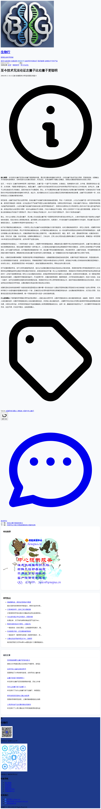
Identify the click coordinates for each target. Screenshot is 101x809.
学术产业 (54, 61)
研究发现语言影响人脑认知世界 (18, 695)
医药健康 (41, 61)
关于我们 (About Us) (13, 799)
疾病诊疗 (34, 61)
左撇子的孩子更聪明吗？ (16, 678)
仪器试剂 (14, 61)
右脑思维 (9, 411)
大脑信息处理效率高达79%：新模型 (19, 638)
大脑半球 (26, 411)
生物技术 (48, 61)
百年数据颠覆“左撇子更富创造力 (18, 660)
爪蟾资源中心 (10, 791)
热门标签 (8, 783)
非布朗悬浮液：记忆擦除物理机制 (19, 631)
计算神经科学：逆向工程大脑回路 (19, 609)
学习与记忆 (25, 65)
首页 (2, 61)
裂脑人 (15, 411)
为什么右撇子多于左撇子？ (16, 687)
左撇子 (31, 411)
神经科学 (21, 61)
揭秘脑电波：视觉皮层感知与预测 (19, 602)
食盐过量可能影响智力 (15, 523)
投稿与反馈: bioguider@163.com (17, 801)
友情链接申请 (11, 803)
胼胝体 (20, 411)
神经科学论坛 (10, 789)
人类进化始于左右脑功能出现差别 (19, 704)
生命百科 (7, 61)
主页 (9, 65)
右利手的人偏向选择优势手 (16, 669)
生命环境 (27, 61)
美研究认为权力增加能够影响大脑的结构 (21, 525)
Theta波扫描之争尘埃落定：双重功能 (20, 617)
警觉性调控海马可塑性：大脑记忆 (19, 624)
